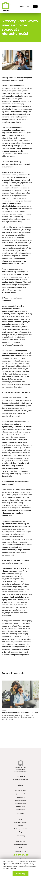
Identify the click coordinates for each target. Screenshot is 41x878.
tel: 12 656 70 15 (20, 777)
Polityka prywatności (20, 829)
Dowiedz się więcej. (10, 868)
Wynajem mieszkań (20, 790)
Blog (20, 832)
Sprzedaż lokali (20, 806)
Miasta (20, 848)
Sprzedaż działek (20, 810)
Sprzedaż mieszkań (20, 800)
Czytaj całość (20, 701)
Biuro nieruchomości (20, 822)
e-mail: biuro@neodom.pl (20, 779)
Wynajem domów (20, 794)
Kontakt (20, 825)
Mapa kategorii (20, 841)
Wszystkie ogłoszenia (20, 844)
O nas (20, 819)
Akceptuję (20, 874)
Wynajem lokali (20, 797)
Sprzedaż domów (20, 803)
